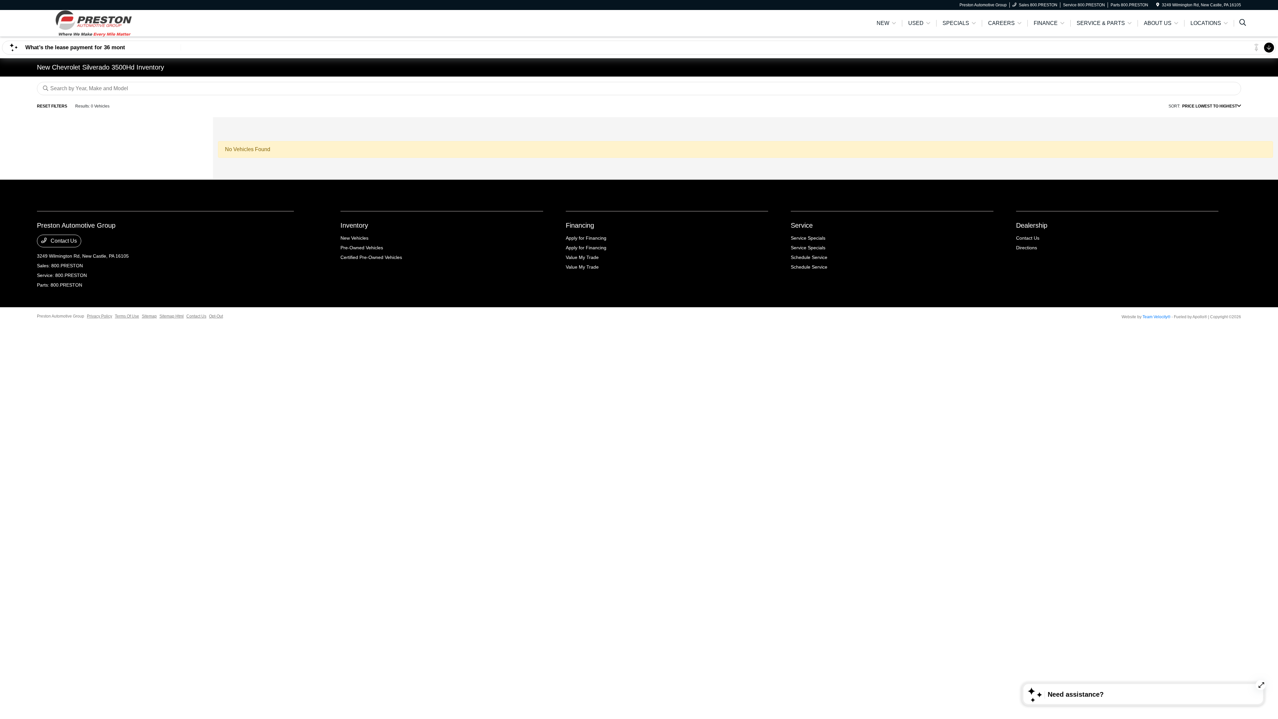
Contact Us (63, 241)
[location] (1157, 5)
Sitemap (149, 316)
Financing (580, 225)
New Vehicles (354, 238)
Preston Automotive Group (60, 316)
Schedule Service (809, 257)
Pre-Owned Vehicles (361, 247)
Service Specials (808, 238)
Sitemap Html (171, 316)
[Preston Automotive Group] (94, 23)
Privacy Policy (99, 316)
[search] (1242, 23)
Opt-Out (216, 316)
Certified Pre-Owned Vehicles (371, 257)
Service (802, 225)
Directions (1026, 247)
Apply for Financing (586, 238)
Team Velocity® (1157, 317)
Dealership (1031, 225)
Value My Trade (582, 257)
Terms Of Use (127, 316)
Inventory (354, 225)
